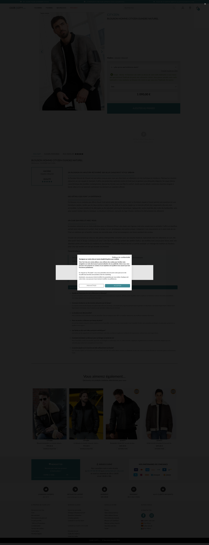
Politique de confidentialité (121, 257)
